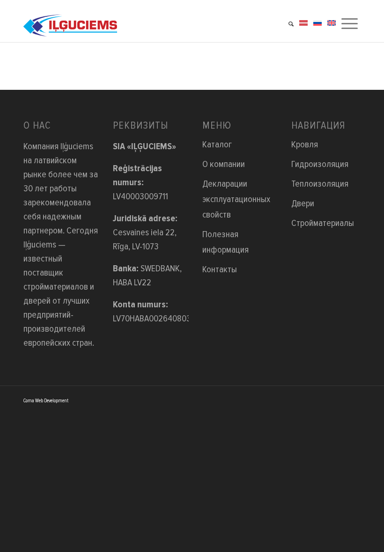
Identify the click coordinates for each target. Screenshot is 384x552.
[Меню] (350, 21)
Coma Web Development (45, 401)
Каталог (217, 144)
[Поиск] (291, 21)
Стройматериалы (322, 223)
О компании (223, 164)
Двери (302, 203)
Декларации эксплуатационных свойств (236, 199)
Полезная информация (225, 242)
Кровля (304, 144)
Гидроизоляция (319, 164)
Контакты (219, 269)
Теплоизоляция (319, 183)
